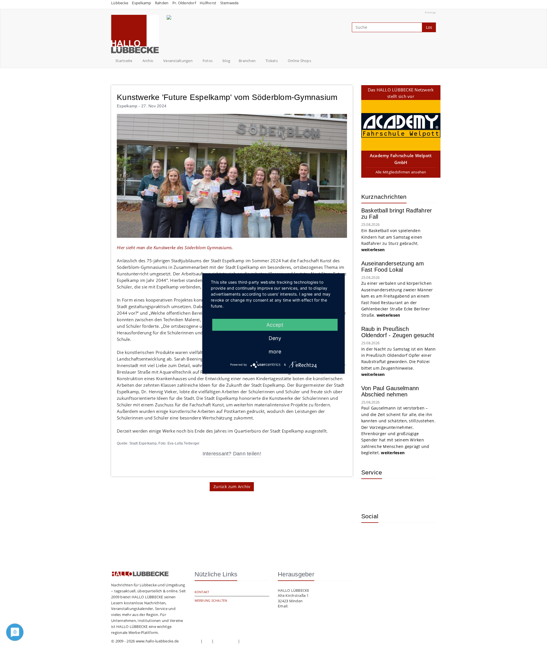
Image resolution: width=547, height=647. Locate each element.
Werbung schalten (211, 600)
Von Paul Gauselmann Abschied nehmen (390, 391)
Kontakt (202, 592)
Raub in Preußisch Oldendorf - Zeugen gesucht (397, 332)
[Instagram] (369, 535)
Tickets (272, 60)
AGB (207, 641)
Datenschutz (226, 641)
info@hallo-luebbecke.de (311, 606)
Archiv (148, 60)
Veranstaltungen (178, 60)
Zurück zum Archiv (231, 486)
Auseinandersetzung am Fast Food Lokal (392, 266)
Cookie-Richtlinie (255, 641)
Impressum (189, 641)
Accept (274, 325)
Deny (275, 338)
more (275, 352)
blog (226, 60)
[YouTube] (388, 535)
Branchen (247, 60)
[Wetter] (369, 491)
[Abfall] (406, 491)
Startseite (123, 60)
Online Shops (299, 60)
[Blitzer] (388, 491)
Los (429, 27)
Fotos (208, 60)
